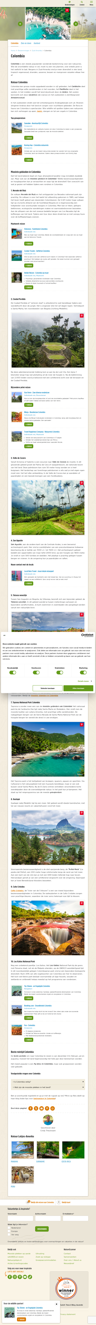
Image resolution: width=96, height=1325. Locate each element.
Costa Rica (66, 1161)
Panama (14, 1161)
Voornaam (12, 1214)
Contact (67, 1253)
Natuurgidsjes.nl (15, 1260)
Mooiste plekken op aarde (19, 1253)
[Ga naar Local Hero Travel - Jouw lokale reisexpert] (17, 576)
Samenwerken (70, 1257)
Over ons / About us (72, 1260)
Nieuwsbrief (69, 1263)
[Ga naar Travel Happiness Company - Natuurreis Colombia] (17, 436)
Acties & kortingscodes (18, 1263)
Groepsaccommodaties (46, 1260)
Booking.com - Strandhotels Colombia (38, 1005)
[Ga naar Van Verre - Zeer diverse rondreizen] (17, 397)
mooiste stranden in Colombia (44, 695)
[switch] (36, 672)
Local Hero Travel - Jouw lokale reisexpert (39, 571)
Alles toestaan (78, 688)
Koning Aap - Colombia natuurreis (36, 145)
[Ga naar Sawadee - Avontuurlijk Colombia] (17, 128)
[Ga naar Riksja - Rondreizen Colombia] (17, 417)
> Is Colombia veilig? (22, 1082)
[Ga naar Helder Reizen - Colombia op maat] (17, 277)
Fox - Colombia (29, 1025)
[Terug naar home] (6, 3)
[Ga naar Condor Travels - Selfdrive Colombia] (17, 256)
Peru (13, 1186)
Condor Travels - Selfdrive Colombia (37, 251)
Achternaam (40, 1214)
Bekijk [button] (29, 138)
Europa (14, 1231)
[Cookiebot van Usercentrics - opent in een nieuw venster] (83, 635)
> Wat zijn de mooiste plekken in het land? (32, 1087)
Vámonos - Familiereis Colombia (35, 229)
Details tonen (83, 681)
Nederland (15, 1228)
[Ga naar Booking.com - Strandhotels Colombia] (17, 1010)
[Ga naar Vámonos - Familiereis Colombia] (17, 234)
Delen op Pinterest (67, 10)
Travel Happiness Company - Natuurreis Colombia (41, 431)
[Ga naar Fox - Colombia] (17, 1030)
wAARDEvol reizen (16, 1257)
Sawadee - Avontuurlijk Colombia (36, 123)
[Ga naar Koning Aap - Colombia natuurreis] (17, 150)
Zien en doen (26, 43)
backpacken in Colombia (44, 1098)
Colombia (14, 43)
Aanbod (37, 43)
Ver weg (15, 1234)
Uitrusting (40, 1253)
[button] (20, 24)
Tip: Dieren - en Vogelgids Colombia (37, 986)
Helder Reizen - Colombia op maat (36, 272)
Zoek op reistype (43, 1257)
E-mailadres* (68, 1214)
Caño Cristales (17, 890)
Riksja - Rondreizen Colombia (34, 412)
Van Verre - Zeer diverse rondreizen (36, 392)
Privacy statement (68, 1314)
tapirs (39, 111)
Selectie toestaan (48, 688)
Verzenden (42, 1229)
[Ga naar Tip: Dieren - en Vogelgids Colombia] (17, 991)
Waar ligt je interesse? (18, 1224)
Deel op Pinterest (82, 316)
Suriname (40, 1161)
